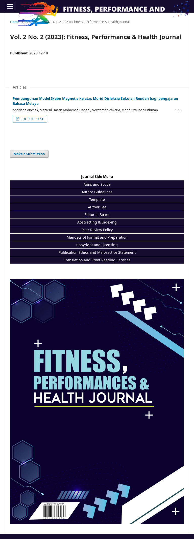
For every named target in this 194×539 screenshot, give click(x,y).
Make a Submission (29, 154)
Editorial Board (97, 214)
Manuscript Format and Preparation (97, 237)
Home (14, 21)
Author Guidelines (97, 191)
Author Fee (97, 207)
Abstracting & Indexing (97, 222)
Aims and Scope (97, 184)
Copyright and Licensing (97, 244)
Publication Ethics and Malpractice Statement (97, 252)
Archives (32, 21)
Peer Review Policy (97, 229)
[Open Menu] (10, 6)
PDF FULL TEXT (31, 118)
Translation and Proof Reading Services (97, 260)
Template (97, 199)
